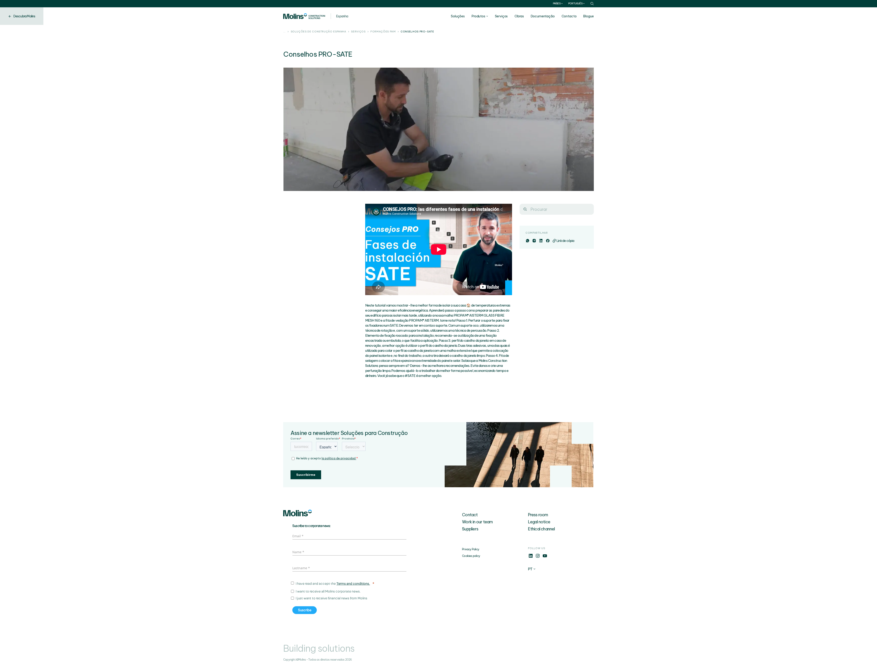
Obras (519, 16)
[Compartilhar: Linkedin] (541, 241)
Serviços (501, 16)
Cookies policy (471, 556)
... (284, 31)
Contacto (569, 16)
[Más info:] (530, 557)
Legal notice (539, 521)
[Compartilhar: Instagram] (534, 241)
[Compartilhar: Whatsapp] (527, 241)
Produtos (478, 16)
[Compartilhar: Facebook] (547, 241)
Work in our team (477, 521)
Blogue (588, 16)
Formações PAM (383, 31)
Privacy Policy (470, 549)
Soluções (458, 16)
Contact (470, 514)
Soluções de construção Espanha (318, 31)
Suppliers (470, 529)
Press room (538, 514)
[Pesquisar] (525, 209)
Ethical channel (541, 529)
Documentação (543, 16)
